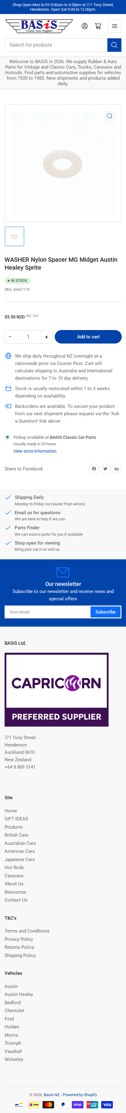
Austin (11, 986)
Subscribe (105, 612)
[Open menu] (114, 26)
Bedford (12, 1002)
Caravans (14, 876)
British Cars (16, 835)
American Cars (20, 851)
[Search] (114, 45)
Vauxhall (13, 1051)
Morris (11, 1035)
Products (14, 827)
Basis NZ (52, 1094)
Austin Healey (19, 994)
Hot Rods (14, 867)
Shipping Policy (20, 955)
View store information (35, 451)
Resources (15, 892)
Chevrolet (14, 1010)
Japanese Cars (20, 859)
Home (11, 811)
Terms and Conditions (27, 931)
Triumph (13, 1043)
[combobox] (63, 45)
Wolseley (14, 1059)
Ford (9, 1019)
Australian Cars (20, 843)
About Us (14, 884)
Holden (12, 1027)
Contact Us (16, 900)
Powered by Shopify (80, 1094)
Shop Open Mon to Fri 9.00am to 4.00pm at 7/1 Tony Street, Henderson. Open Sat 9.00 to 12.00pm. (63, 7)
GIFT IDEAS (16, 819)
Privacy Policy (19, 939)
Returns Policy (19, 947)
